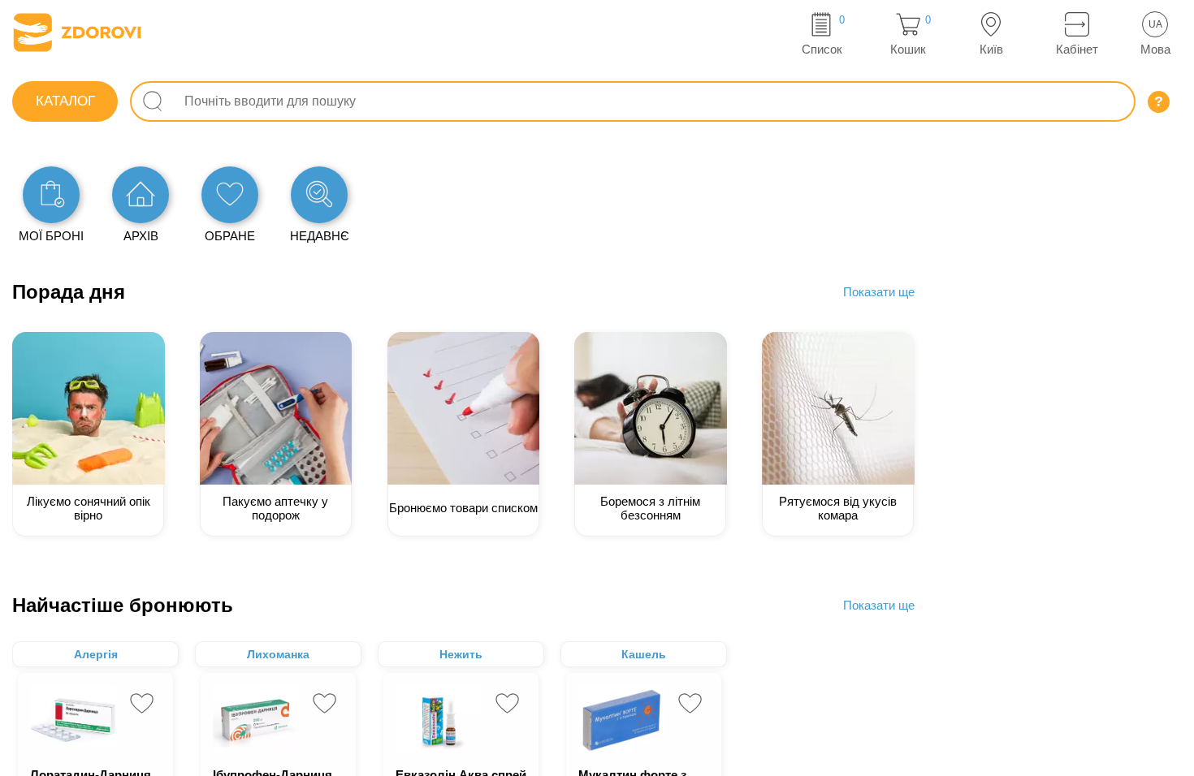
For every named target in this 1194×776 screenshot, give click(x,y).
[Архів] (140, 194)
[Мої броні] (51, 194)
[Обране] (229, 194)
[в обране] (141, 703)
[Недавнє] (319, 194)
